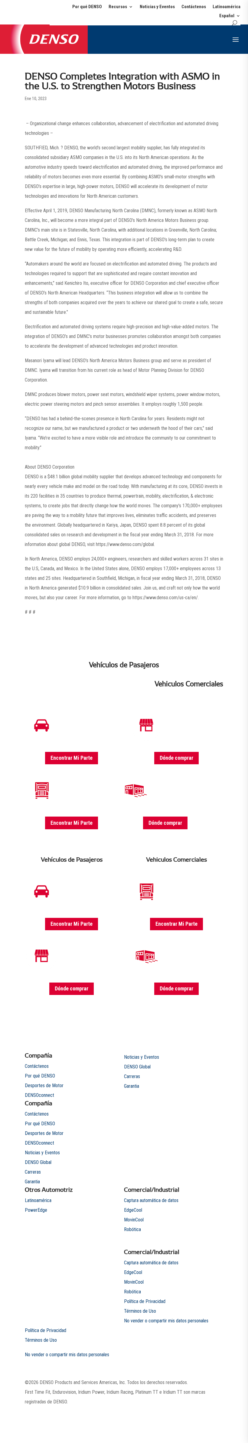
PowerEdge (36, 1210)
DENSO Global (38, 1162)
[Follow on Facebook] (170, 1411)
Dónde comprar (176, 758)
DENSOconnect (39, 1095)
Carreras (33, 1172)
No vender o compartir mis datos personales (166, 1321)
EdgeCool (133, 1210)
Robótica (132, 1229)
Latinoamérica (226, 7)
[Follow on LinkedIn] (218, 1411)
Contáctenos (193, 7)
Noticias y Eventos (157, 7)
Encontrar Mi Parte (72, 758)
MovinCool (134, 1220)
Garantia (32, 1182)
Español (226, 16)
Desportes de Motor (44, 1085)
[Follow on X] (182, 1411)
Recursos (118, 7)
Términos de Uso (140, 1311)
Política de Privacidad (144, 1301)
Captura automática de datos (151, 1200)
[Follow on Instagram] (206, 1411)
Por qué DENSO (87, 7)
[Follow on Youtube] (194, 1411)
